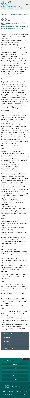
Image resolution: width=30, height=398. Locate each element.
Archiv (15, 379)
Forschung (7, 341)
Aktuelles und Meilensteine (12, 334)
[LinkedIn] (2, 19)
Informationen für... (8, 361)
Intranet (15, 364)
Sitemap (15, 375)
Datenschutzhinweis (22, 391)
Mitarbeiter (7, 337)
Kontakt (15, 371)
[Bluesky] (5, 19)
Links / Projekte (8, 348)
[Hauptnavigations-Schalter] (27, 5)
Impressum (11, 391)
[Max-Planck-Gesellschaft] (8, 387)
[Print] (9, 19)
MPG (15, 368)
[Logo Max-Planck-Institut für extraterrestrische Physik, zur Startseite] (12, 4)
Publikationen (8, 345)
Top (26, 359)
